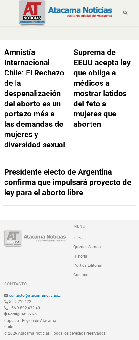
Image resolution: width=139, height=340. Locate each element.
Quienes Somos (87, 247)
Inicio (78, 238)
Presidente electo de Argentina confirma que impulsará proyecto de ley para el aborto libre (67, 182)
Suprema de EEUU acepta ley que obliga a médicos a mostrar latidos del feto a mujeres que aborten (102, 88)
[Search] (125, 13)
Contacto (81, 275)
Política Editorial (87, 265)
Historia (80, 256)
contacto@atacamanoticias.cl (35, 295)
